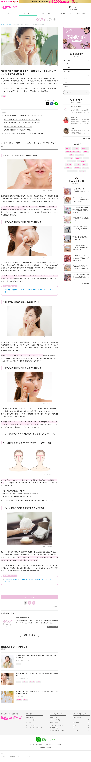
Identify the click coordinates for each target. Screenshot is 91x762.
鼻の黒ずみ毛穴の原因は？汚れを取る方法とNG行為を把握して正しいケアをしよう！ (30, 291)
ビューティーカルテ (31, 725)
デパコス (77, 167)
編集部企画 (32, 681)
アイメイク (67, 67)
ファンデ (85, 167)
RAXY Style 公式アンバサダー (73, 151)
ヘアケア (66, 75)
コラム (66, 82)
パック (25, 699)
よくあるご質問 (81, 13)
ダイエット (68, 167)
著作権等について (50, 744)
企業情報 (32, 744)
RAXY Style (27, 13)
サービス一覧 (4, 756)
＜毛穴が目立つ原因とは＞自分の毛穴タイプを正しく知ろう (23, 115)
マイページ (29, 722)
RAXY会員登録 (77, 717)
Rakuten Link (76, 728)
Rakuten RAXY (9, 7)
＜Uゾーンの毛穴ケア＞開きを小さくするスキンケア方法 (22, 123)
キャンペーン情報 (45, 13)
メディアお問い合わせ (55, 720)
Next (55, 606)
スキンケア (8, 94)
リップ (86, 158)
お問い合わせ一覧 (14, 756)
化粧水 (38, 681)
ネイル (66, 79)
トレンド (78, 158)
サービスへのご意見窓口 (56, 725)
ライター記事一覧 (52, 627)
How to (3, 96)
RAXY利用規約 (54, 728)
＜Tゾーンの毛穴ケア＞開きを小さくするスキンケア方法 (22, 119)
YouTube (75, 730)
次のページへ (29, 597)
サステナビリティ (25, 756)
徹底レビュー (80, 155)
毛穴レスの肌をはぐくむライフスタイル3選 (18, 126)
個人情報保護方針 (40, 744)
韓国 (71, 155)
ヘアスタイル (71, 161)
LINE (74, 725)
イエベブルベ (82, 161)
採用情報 (59, 744)
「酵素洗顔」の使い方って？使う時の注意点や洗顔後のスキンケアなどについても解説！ (29, 580)
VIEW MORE (86, 138)
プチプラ (69, 164)
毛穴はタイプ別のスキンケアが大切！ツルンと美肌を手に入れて (24, 133)
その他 (66, 86)
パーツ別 (77, 164)
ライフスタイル (72, 171)
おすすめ (25, 681)
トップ (10, 13)
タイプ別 (82, 171)
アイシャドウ (69, 158)
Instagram (76, 722)
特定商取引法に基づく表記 (57, 730)
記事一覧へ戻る (29, 635)
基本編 (85, 151)
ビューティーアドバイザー (33, 728)
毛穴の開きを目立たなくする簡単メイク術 (17, 130)
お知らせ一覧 (53, 717)
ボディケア (67, 71)
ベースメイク (68, 64)
